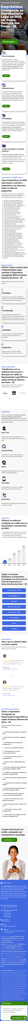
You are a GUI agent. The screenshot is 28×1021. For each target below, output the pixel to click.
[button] (2, 393)
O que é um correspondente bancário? (14, 747)
